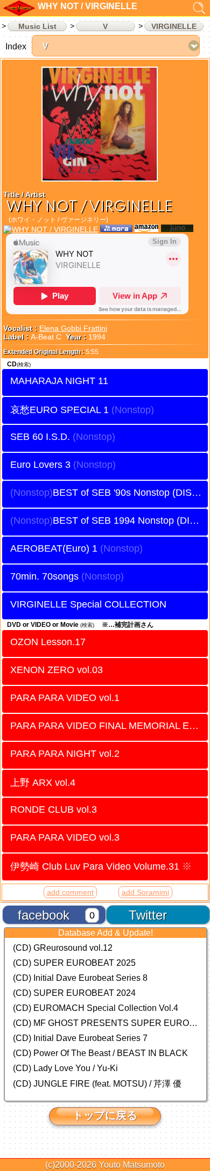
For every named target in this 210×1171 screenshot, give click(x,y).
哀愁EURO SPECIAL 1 (59, 409)
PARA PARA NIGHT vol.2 (65, 753)
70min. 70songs (44, 576)
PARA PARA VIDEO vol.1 (65, 697)
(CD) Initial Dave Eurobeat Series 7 (80, 1038)
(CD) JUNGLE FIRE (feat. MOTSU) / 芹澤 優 (97, 1083)
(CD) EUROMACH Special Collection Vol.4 (95, 1008)
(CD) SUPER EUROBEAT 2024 (74, 992)
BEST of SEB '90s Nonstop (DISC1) (130, 492)
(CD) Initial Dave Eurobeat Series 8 (80, 977)
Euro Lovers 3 (40, 464)
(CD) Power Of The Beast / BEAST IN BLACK (100, 1053)
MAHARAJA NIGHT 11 (59, 380)
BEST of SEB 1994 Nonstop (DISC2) (130, 520)
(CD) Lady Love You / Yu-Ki (65, 1068)
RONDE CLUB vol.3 (53, 809)
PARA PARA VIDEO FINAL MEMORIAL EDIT (107, 725)
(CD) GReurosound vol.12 (63, 947)
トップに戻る (105, 1115)
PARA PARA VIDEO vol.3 (65, 837)
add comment (70, 892)
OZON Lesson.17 (48, 642)
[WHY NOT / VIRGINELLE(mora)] (116, 229)
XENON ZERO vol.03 (56, 669)
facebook (43, 915)
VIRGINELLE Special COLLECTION (88, 604)
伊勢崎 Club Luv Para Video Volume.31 (101, 866)
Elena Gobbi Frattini (73, 328)
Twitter (148, 915)
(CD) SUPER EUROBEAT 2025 (74, 962)
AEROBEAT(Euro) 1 (53, 548)
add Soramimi (145, 892)
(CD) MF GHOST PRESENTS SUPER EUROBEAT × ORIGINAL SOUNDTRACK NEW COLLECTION (105, 1023)
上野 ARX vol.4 (42, 782)
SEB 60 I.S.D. (40, 436)
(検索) (24, 364)
